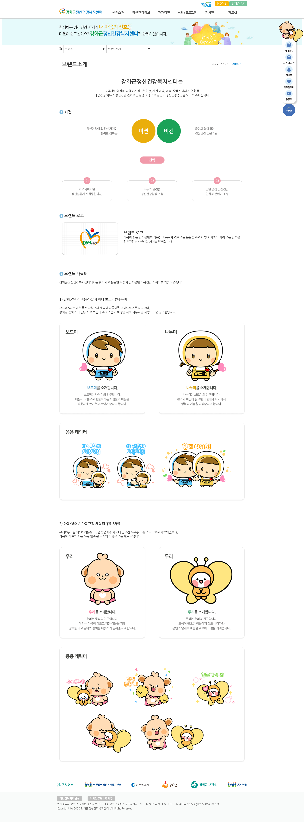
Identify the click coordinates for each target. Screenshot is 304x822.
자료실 (232, 12)
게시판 (209, 12)
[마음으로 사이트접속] (206, 3)
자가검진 (164, 12)
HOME (221, 3)
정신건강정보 (141, 12)
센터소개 (118, 12)
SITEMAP (238, 3)
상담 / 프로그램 (187, 12)
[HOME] (80, 9)
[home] (60, 48)
